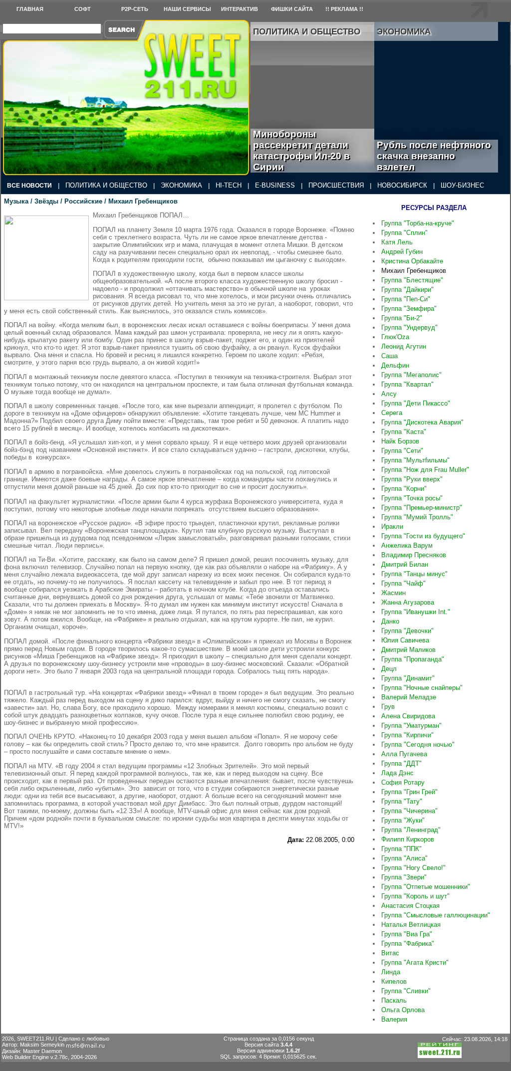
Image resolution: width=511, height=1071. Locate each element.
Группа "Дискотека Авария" (422, 422)
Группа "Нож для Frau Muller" (425, 469)
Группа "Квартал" (407, 384)
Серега (391, 413)
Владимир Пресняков (413, 555)
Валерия (394, 1019)
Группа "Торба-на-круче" (417, 223)
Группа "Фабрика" (407, 943)
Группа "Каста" (403, 431)
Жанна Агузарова (407, 602)
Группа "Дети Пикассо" (415, 403)
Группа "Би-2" (401, 318)
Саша (389, 356)
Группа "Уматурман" (411, 725)
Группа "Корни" (404, 488)
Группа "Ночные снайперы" (422, 687)
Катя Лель (397, 242)
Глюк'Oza (395, 337)
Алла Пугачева (404, 754)
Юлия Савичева (405, 640)
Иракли (392, 526)
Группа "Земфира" (409, 308)
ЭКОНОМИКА (181, 185)
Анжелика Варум (407, 545)
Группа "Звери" (404, 877)
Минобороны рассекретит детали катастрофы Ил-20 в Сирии (301, 150)
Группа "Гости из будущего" (423, 536)
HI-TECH (229, 185)
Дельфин (395, 365)
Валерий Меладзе (408, 697)
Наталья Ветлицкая (411, 924)
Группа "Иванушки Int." (415, 612)
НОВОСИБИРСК (402, 185)
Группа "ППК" (401, 849)
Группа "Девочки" (407, 631)
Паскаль (394, 1000)
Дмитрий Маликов (408, 649)
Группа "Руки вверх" (412, 479)
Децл (389, 668)
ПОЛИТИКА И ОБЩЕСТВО (106, 185)
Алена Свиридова (408, 716)
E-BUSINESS (275, 185)
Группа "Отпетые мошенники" (425, 886)
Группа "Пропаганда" (412, 659)
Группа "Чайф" (403, 583)
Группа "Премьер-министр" (421, 507)
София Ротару (403, 782)
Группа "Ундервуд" (409, 327)
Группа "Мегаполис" (411, 375)
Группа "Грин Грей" (409, 792)
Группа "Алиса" (404, 858)
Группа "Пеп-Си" (405, 299)
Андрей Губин (402, 251)
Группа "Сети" (402, 450)
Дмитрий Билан (404, 564)
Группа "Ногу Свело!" (413, 867)
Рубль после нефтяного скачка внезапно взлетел (434, 156)
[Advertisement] (179, 868)
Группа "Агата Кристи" (415, 962)
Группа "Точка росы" (412, 498)
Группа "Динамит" (408, 678)
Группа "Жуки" (403, 820)
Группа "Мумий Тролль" (417, 517)
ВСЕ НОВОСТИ (29, 185)
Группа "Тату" (401, 801)
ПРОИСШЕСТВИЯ (336, 185)
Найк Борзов (400, 441)
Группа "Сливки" (406, 991)
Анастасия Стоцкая (410, 905)
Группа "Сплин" (404, 232)
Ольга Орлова (403, 1010)
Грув (388, 706)
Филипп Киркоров (407, 839)
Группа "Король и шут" (415, 896)
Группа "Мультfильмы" (415, 460)
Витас (390, 953)
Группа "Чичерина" (409, 811)
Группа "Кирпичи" (407, 735)
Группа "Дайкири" (407, 289)
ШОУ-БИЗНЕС (462, 185)
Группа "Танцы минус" (414, 574)
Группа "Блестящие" (412, 280)
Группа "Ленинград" (411, 830)
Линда (390, 972)
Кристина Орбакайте (412, 261)
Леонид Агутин (403, 346)
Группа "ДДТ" (401, 763)
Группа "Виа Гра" (406, 934)
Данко (390, 621)
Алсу (389, 394)
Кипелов (394, 981)
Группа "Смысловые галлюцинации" (435, 915)
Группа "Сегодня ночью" (418, 744)
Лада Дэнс (397, 773)
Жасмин (393, 593)
